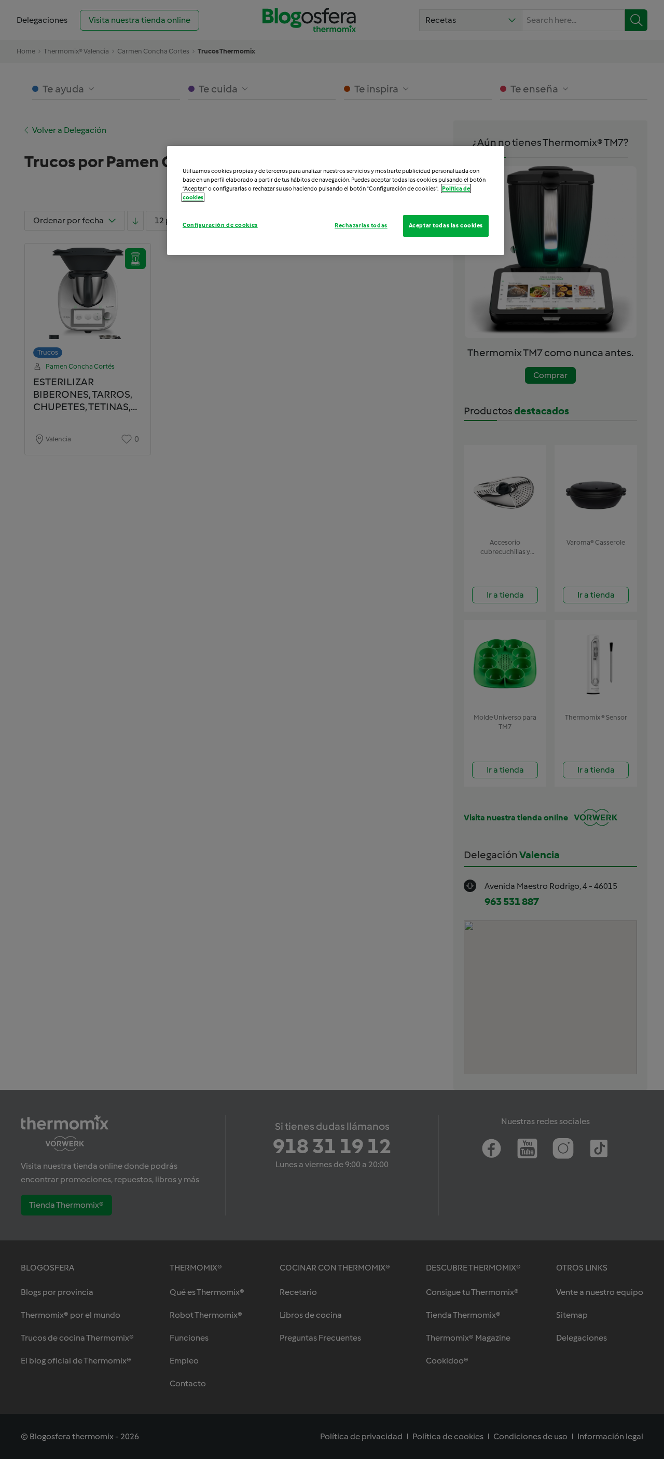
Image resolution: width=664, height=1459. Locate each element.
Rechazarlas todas (361, 225)
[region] (335, 200)
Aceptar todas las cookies (446, 225)
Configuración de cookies (220, 224)
